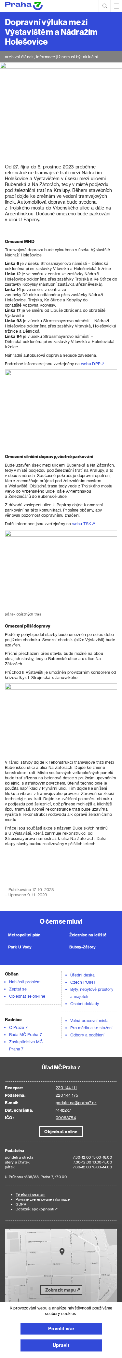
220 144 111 (66, 1087)
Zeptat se (18, 989)
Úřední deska (82, 975)
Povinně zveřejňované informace (43, 1199)
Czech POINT (83, 982)
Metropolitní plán (24, 934)
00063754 (65, 1117)
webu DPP (91, 363)
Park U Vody (20, 947)
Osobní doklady (84, 1003)
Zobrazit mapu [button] (60, 1289)
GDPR (21, 1204)
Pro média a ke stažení (91, 1027)
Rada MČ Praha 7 (25, 1034)
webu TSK (81, 523)
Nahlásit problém (24, 981)
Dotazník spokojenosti (35, 1209)
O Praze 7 (18, 1027)
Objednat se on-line (27, 996)
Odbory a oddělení (87, 1035)
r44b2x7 (63, 1110)
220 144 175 (67, 1095)
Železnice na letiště (87, 934)
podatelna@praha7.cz (76, 1102)
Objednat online (60, 1131)
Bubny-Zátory (82, 947)
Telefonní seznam (30, 1194)
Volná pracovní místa (89, 1020)
